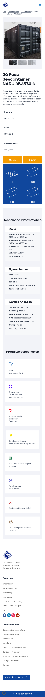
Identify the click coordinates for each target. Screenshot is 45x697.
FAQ (4, 610)
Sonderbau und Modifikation (14, 647)
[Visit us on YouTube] (18, 615)
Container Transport (11, 652)
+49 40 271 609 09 (22, 694)
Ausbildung (7, 592)
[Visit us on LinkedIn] (9, 615)
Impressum (7, 597)
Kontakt (6, 665)
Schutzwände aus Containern (15, 656)
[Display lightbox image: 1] (22, 40)
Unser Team (8, 584)
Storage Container (11, 660)
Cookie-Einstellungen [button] (12, 606)
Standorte (7, 643)
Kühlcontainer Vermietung (14, 630)
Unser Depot (8, 638)
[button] (13, 62)
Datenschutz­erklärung (12, 601)
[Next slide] (39, 40)
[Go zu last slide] (6, 40)
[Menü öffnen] (40, 4)
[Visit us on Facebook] (5, 615)
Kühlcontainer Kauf (11, 634)
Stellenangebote (10, 588)
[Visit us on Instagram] (13, 615)
